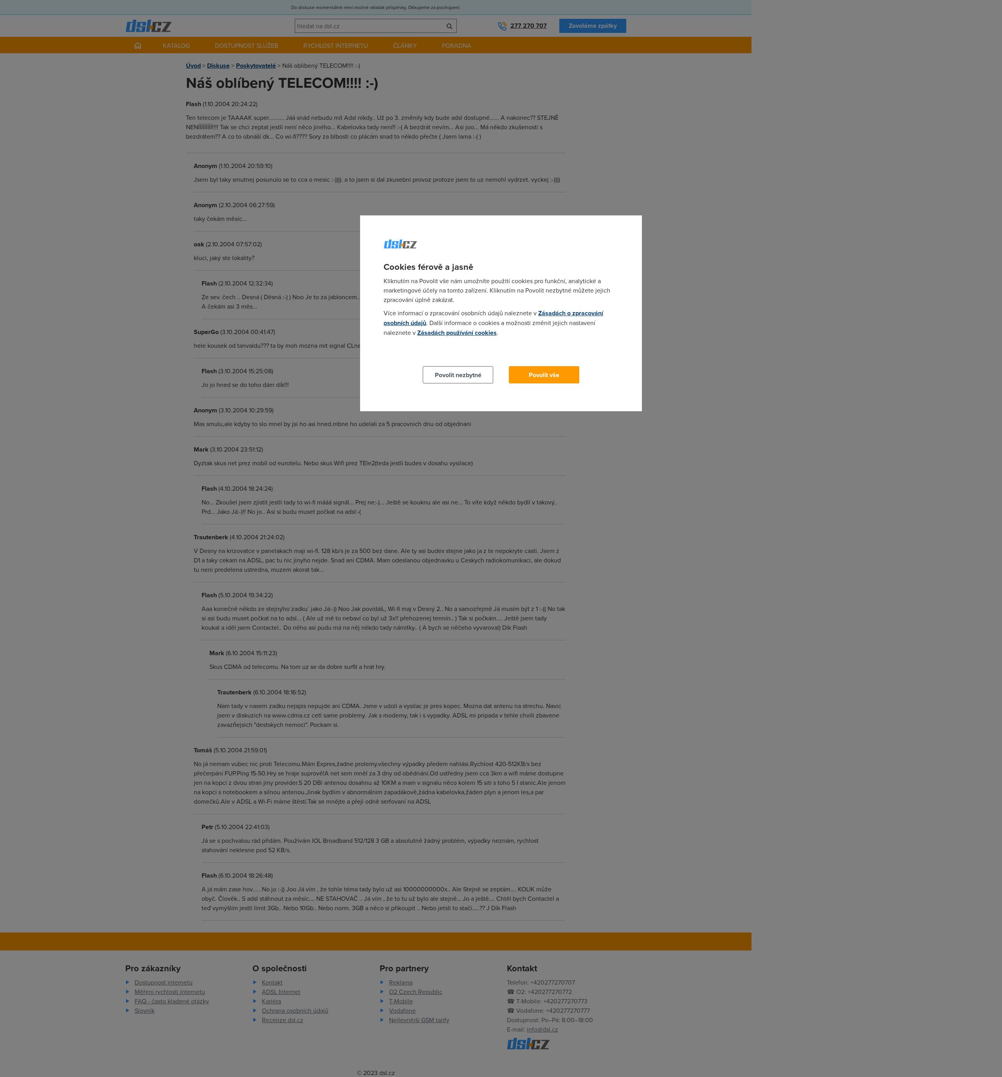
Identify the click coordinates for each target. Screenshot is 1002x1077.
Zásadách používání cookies (457, 332)
